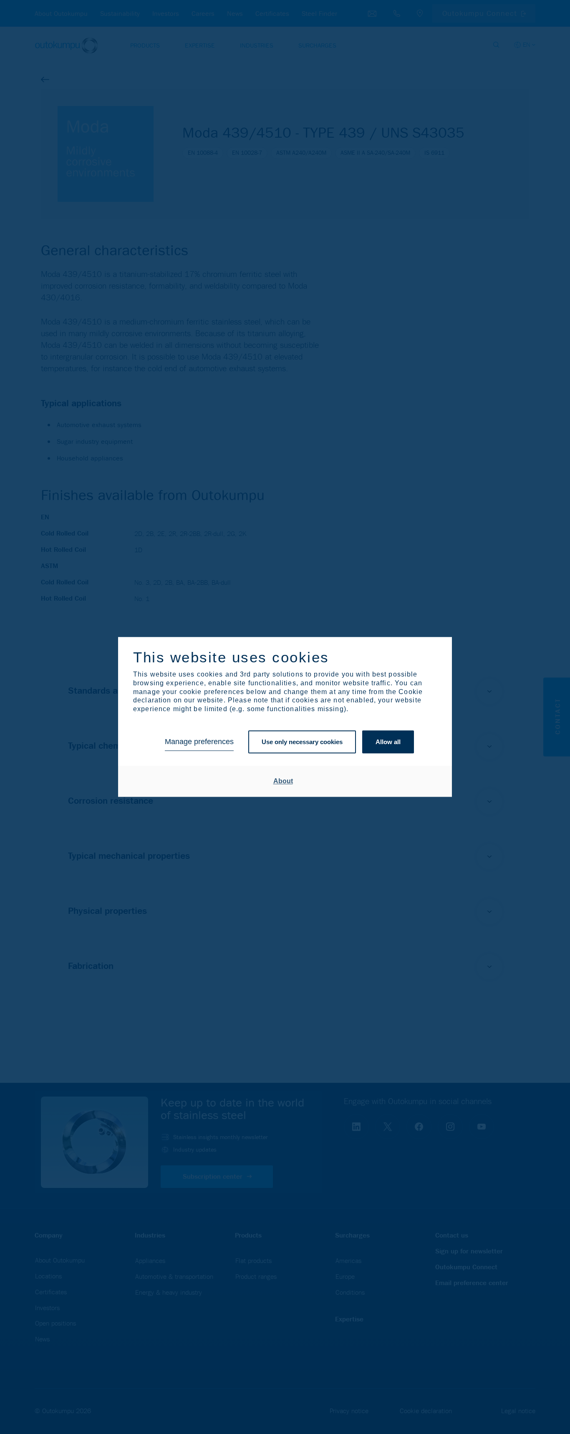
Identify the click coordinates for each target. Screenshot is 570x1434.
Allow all (388, 741)
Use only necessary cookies (302, 741)
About (283, 781)
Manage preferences (199, 742)
